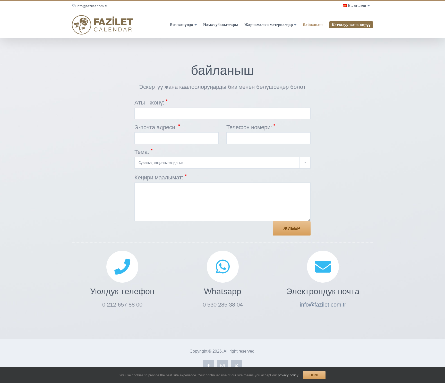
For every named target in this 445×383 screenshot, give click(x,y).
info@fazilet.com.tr (92, 6)
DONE (314, 375)
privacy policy (288, 375)
